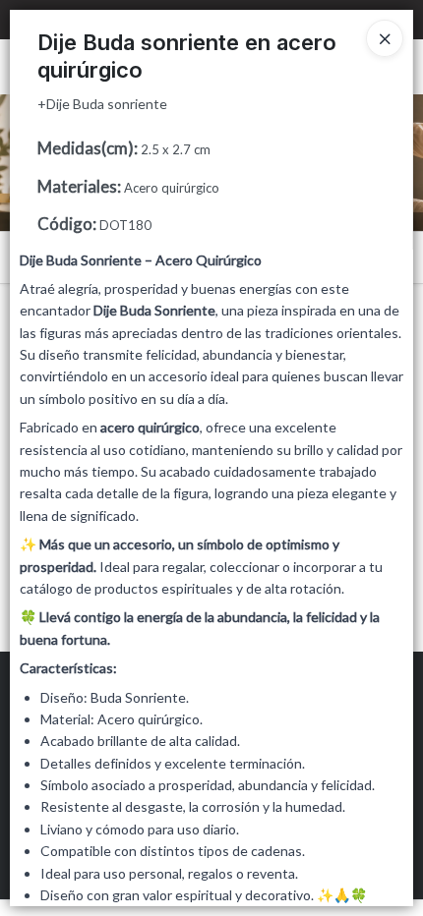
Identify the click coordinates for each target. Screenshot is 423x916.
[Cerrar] (384, 38)
